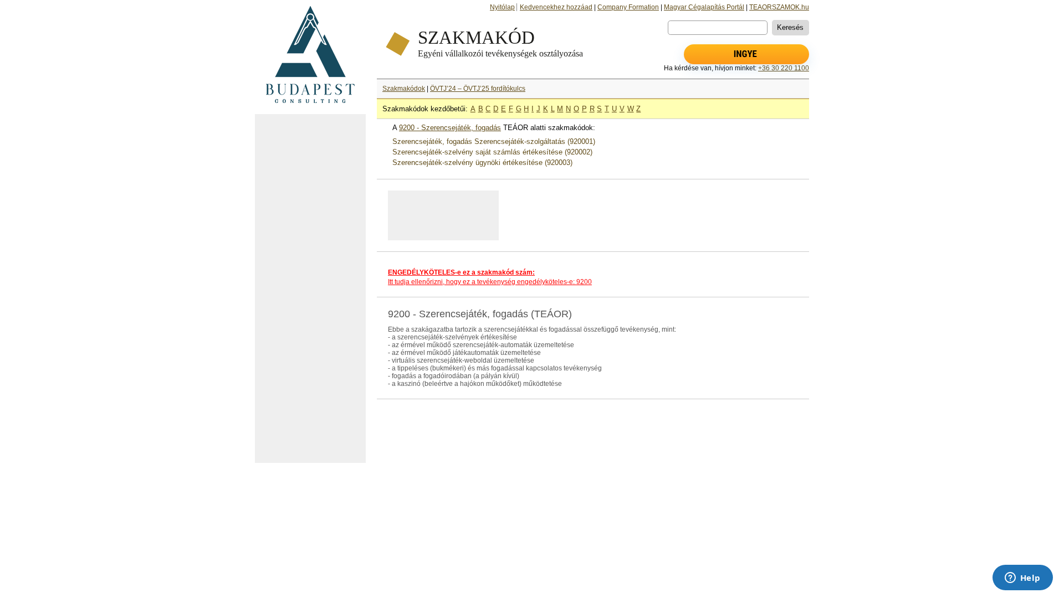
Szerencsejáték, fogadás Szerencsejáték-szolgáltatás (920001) (493, 141)
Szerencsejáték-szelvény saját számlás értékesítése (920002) (492, 152)
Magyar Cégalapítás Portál (704, 7)
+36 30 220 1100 (783, 68)
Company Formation (628, 7)
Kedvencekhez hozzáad (556, 7)
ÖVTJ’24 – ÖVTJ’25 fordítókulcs (477, 88)
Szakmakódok (403, 88)
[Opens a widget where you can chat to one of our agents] (1022, 578)
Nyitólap (502, 7)
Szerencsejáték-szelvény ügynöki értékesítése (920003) (482, 162)
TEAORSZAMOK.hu (779, 7)
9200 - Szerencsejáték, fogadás (450, 127)
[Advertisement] (310, 288)
